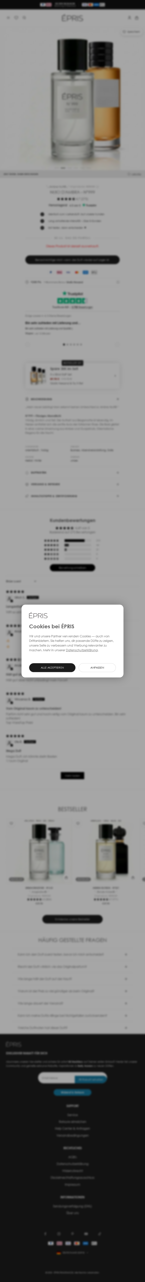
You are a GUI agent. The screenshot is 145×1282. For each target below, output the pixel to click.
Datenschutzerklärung (82, 650)
